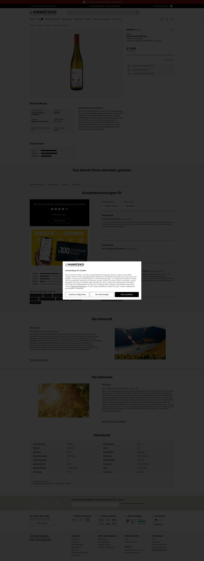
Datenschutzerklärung (78, 286)
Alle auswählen (127, 294)
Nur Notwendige (102, 294)
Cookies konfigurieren (77, 294)
